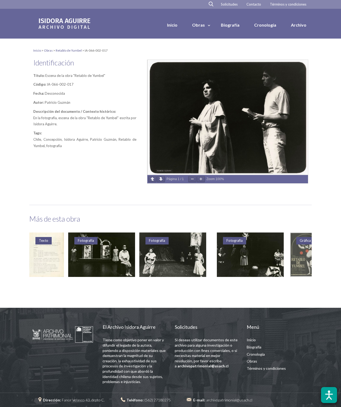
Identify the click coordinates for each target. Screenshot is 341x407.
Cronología (265, 24)
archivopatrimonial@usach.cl (229, 400)
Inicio (172, 24)
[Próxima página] (161, 179)
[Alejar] (192, 179)
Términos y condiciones (288, 4)
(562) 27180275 (157, 400)
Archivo (298, 24)
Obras (198, 24)
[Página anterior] (152, 179)
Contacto (253, 4)
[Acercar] (201, 179)
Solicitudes (229, 4)
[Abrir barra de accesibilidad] (329, 395)
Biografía (230, 24)
